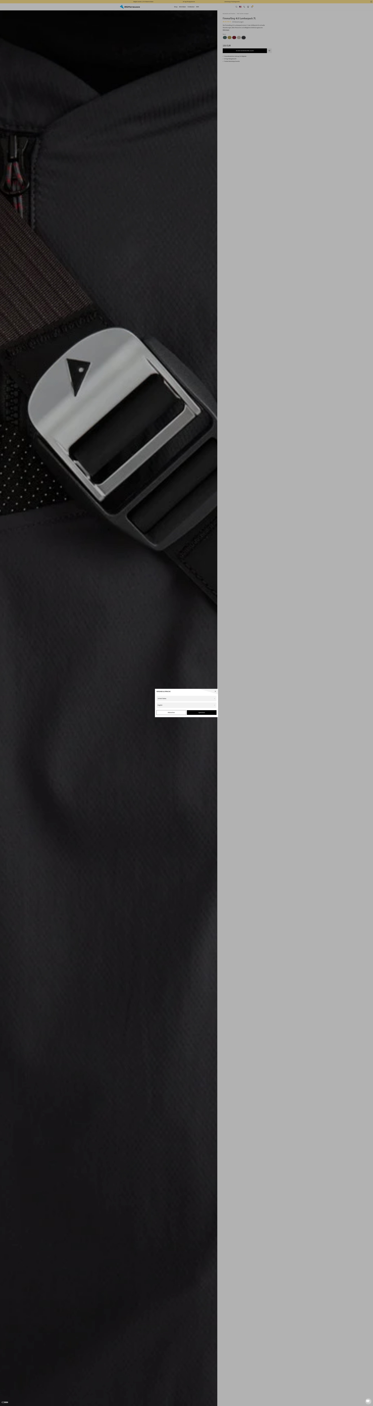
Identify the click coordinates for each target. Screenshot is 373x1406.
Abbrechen (171, 712)
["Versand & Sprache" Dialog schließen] (215, 691)
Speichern (201, 712)
